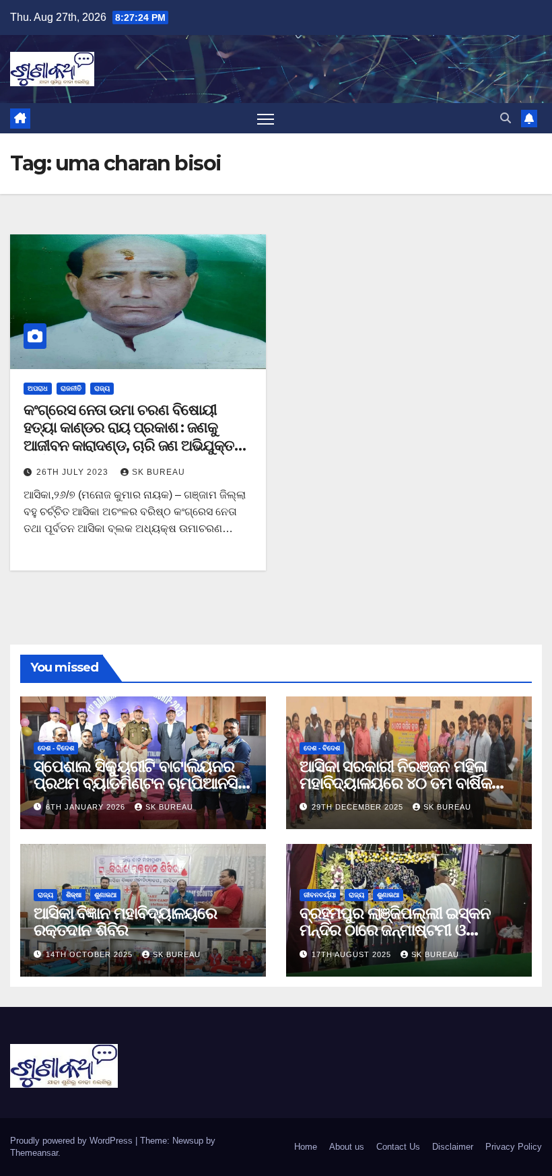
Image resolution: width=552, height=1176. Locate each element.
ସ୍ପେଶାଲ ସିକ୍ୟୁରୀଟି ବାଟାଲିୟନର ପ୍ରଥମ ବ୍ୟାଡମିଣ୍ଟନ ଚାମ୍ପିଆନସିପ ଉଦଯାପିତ (141, 783)
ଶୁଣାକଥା (105, 895)
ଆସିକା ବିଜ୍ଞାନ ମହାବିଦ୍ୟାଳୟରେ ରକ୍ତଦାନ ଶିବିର (125, 921)
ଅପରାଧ (38, 388)
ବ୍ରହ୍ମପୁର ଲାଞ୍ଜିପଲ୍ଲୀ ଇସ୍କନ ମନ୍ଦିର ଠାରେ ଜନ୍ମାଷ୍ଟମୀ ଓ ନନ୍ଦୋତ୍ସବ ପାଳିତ (395, 929)
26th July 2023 (73, 472)
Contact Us (398, 1147)
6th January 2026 (87, 807)
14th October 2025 (90, 954)
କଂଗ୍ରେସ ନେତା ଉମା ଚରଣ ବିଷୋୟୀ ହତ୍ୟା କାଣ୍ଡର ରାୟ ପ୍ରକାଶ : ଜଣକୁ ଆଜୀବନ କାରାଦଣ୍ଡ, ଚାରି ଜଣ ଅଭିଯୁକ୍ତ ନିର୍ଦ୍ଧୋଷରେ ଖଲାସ (129, 436)
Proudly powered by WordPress (72, 1141)
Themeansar (34, 1153)
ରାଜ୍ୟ (102, 388)
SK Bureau (158, 472)
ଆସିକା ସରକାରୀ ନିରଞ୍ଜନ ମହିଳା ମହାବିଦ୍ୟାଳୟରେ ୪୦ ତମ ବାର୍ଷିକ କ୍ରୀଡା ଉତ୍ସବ (395, 783)
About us (346, 1147)
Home (305, 1147)
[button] (505, 118)
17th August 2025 (353, 954)
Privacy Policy (513, 1147)
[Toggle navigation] (265, 118)
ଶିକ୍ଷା (73, 895)
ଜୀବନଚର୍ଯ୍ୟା (320, 895)
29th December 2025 (359, 807)
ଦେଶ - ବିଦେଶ (56, 748)
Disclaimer (452, 1147)
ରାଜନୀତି (71, 388)
